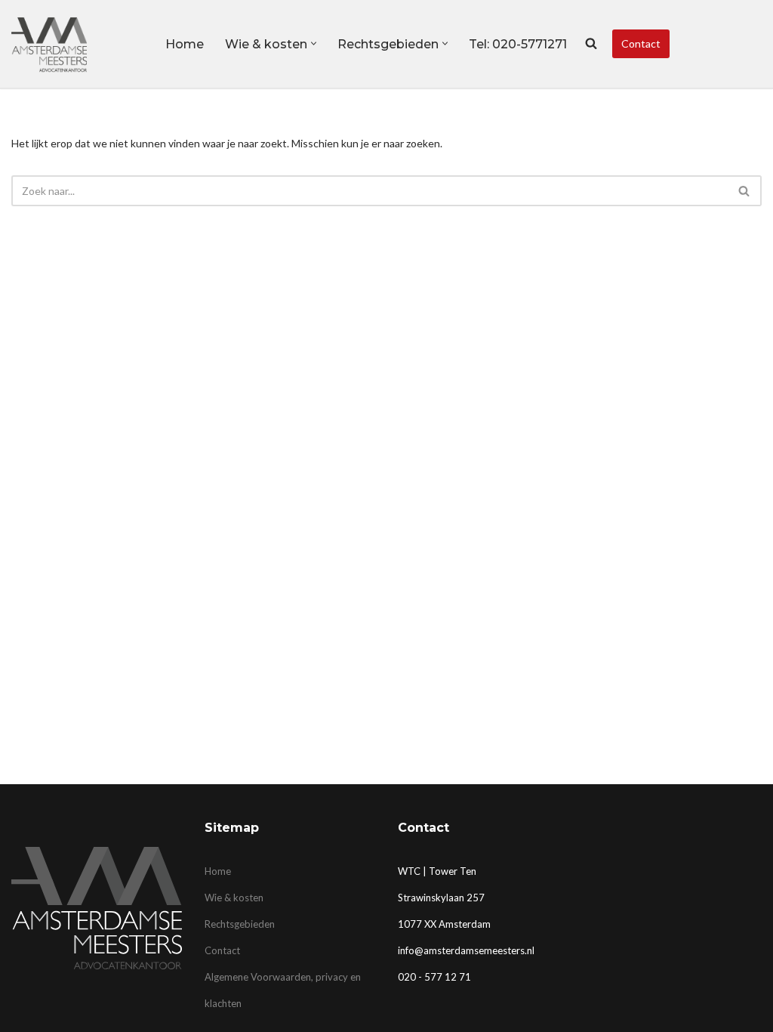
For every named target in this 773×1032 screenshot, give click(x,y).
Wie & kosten (234, 897)
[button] (313, 43)
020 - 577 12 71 (434, 977)
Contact (641, 43)
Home (184, 44)
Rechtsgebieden (240, 924)
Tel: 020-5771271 (518, 44)
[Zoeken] (745, 190)
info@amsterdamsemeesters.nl (466, 950)
